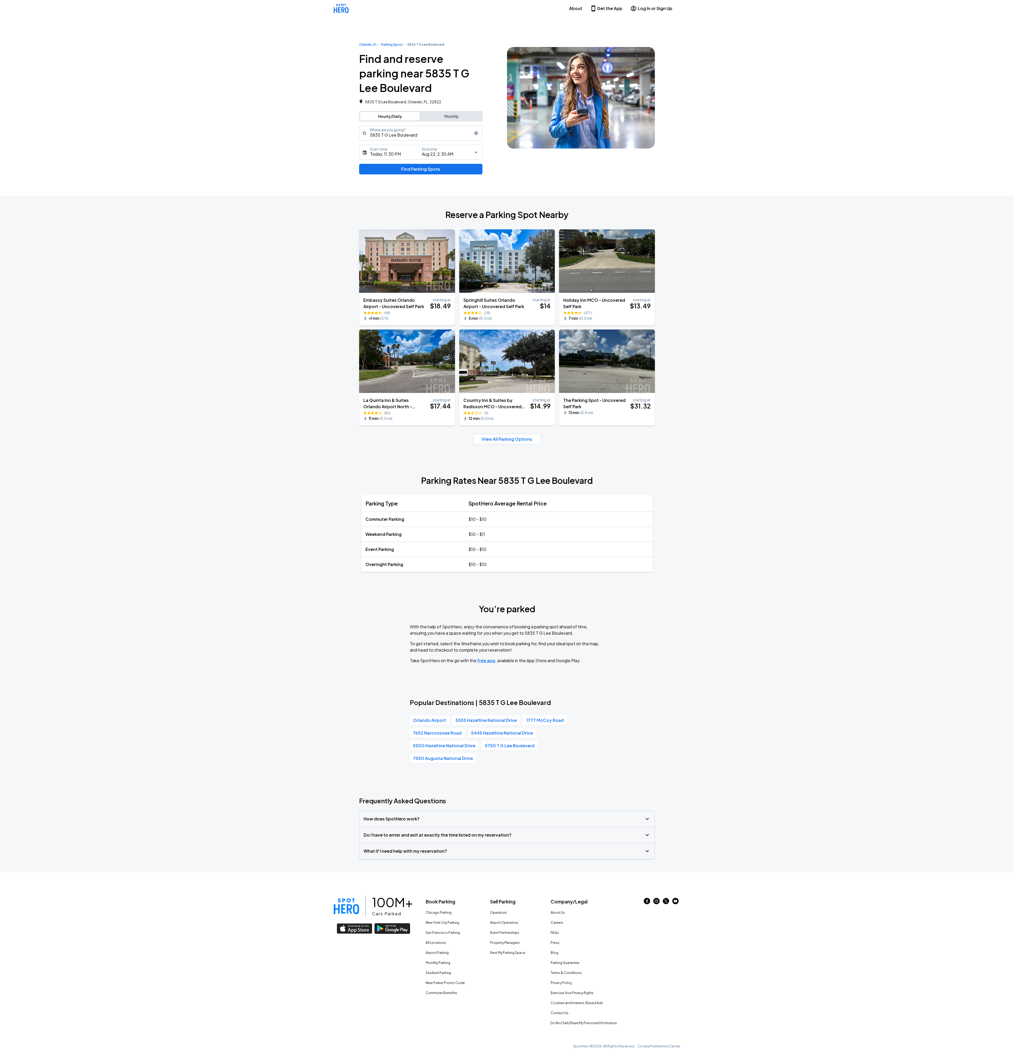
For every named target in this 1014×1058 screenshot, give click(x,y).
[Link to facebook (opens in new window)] (647, 902)
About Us (558, 913)
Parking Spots (392, 45)
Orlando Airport (429, 720)
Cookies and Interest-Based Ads (577, 1003)
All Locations (436, 943)
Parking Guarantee (565, 963)
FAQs (555, 933)
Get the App (609, 8)
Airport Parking (437, 953)
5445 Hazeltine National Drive (502, 733)
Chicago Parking (439, 913)
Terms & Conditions (566, 973)
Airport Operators (504, 923)
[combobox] (420, 133)
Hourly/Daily (390, 116)
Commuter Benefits (441, 993)
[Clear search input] (476, 133)
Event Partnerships (504, 933)
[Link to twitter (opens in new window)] (666, 902)
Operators (498, 913)
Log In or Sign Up (655, 8)
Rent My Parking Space (507, 953)
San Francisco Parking (443, 933)
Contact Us (560, 1013)
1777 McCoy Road (545, 720)
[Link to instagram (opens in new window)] (656, 902)
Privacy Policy (561, 983)
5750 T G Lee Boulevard (509, 745)
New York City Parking (442, 923)
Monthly (451, 116)
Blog (554, 953)
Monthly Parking (438, 963)
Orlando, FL (368, 45)
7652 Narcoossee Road (437, 733)
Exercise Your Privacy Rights (572, 993)
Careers (557, 923)
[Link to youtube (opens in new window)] (675, 902)
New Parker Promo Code (445, 983)
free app (486, 660)
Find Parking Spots (420, 169)
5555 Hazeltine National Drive (486, 720)
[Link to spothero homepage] (346, 906)
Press (555, 943)
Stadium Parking (438, 973)
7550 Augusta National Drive (443, 758)
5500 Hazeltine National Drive (444, 745)
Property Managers (505, 943)
